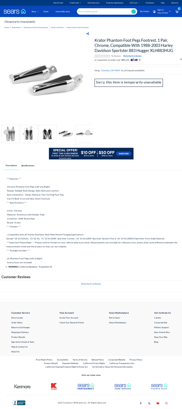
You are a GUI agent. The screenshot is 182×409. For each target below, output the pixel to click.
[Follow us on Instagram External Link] (166, 403)
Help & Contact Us (19, 347)
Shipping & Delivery (20, 332)
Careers (157, 317)
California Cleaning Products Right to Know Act (66, 367)
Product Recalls (18, 337)
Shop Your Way (160, 337)
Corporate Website (117, 359)
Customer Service (20, 312)
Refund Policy (98, 359)
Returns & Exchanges (20, 327)
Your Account (66, 312)
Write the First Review (132, 56)
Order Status (16, 322)
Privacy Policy (136, 359)
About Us (15, 351)
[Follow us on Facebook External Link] (141, 403)
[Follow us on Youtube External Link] (158, 403)
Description (11, 165)
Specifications (27, 165)
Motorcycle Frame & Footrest (78, 27)
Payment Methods (70, 363)
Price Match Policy (44, 359)
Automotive (16, 27)
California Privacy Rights (94, 363)
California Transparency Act (121, 363)
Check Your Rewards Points (71, 322)
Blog (156, 342)
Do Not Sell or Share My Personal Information (112, 367)
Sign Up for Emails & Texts (22, 342)
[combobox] (107, 11)
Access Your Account (68, 317)
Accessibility (62, 359)
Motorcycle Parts (57, 27)
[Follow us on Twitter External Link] (149, 403)
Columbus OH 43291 (110, 70)
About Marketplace (117, 322)
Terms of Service (80, 359)
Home (6, 27)
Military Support (161, 327)
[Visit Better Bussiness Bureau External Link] (19, 402)
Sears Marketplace (119, 312)
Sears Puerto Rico (162, 332)
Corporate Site (160, 322)
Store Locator (17, 317)
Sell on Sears (114, 317)
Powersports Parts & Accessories (36, 27)
